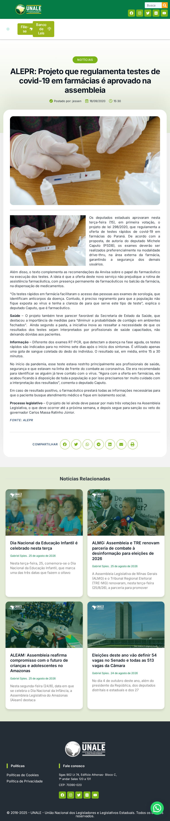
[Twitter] (147, 13)
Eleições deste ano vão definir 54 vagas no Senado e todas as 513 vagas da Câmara (124, 660)
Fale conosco (74, 766)
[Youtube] (164, 13)
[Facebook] (131, 13)
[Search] (165, 5)
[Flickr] (156, 13)
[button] (8, 29)
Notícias (85, 59)
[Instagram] (139, 13)
